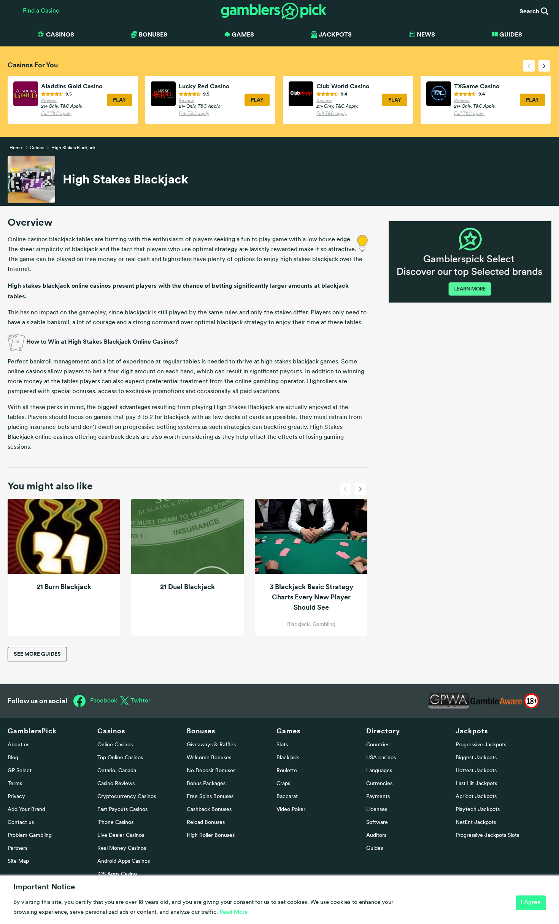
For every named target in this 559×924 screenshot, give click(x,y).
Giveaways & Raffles (211, 745)
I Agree (531, 903)
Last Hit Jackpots (476, 784)
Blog (13, 758)
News (426, 34)
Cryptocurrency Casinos (126, 797)
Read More (233, 912)
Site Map (18, 861)
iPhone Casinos (115, 822)
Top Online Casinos (120, 758)
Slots (282, 745)
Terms (15, 784)
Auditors (376, 835)
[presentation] (529, 66)
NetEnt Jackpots (476, 822)
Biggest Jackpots (476, 758)
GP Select (20, 771)
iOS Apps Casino (117, 874)
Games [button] (243, 34)
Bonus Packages (206, 784)
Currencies (379, 784)
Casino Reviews (116, 784)
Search (530, 11)
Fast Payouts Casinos (122, 809)
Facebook (103, 701)
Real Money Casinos (121, 848)
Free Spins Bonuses (210, 797)
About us (18, 745)
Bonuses (201, 730)
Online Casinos (115, 745)
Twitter (140, 701)
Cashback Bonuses (209, 809)
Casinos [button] (60, 34)
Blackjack (287, 758)
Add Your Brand (26, 809)
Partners (17, 848)
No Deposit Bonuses (211, 771)
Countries (377, 745)
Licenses (376, 809)
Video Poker (290, 809)
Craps (283, 784)
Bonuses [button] (153, 34)
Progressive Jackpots (481, 745)
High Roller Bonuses (211, 835)
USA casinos (381, 758)
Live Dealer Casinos (120, 835)
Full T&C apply (56, 114)
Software (377, 822)
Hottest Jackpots (476, 771)
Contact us (21, 822)
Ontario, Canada (116, 771)
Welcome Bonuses (209, 758)
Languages (379, 771)
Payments (378, 797)
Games (288, 730)
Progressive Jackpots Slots (487, 835)
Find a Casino (41, 11)
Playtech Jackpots (478, 809)
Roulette (286, 771)
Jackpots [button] (335, 34)
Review (49, 101)
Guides (510, 34)
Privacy (16, 797)
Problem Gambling (30, 835)
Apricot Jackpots (476, 797)
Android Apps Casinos (123, 861)
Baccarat (287, 797)
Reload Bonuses (206, 822)
